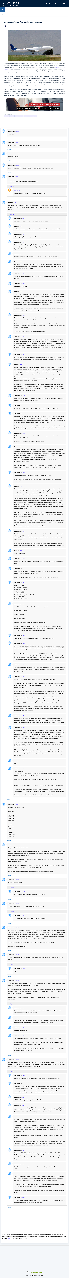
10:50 (23, 336)
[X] (49, 3)
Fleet (12, 116)
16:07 (23, 604)
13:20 (23, 472)
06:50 (23, 1164)
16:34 (23, 643)
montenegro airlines (30, 116)
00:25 (23, 1197)
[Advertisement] (34, 1257)
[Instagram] (52, 3)
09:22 (23, 218)
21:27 (23, 1083)
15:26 (21, 550)
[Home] (2, 9)
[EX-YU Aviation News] (11, 3)
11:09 (23, 395)
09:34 (21, 262)
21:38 (23, 1097)
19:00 (23, 727)
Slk (15, 190)
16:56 (23, 665)
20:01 (23, 761)
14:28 (23, 1008)
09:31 (23, 242)
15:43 (23, 558)
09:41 (23, 273)
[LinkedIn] (55, 3)
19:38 (17, 1059)
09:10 (17, 165)
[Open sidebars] (2, 14)
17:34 (23, 715)
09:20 (15, 202)
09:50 (21, 291)
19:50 (23, 1075)
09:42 (23, 283)
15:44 (23, 568)
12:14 (21, 447)
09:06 (17, 131)
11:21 (23, 405)
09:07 (17, 142)
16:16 (23, 635)
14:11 (21, 486)
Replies (12, 186)
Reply (9, 138)
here (8, 1238)
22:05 (23, 1105)
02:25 (23, 1117)
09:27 (23, 234)
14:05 (17, 980)
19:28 (23, 1035)
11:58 (23, 433)
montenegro (19, 116)
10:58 (17, 927)
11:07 (21, 364)
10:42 (17, 879)
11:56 (23, 891)
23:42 (18, 190)
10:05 (23, 315)
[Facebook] (46, 3)
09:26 (21, 226)
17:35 (23, 1028)
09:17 (17, 176)
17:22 (23, 676)
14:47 (23, 1018)
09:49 (17, 845)
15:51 (23, 582)
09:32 (23, 254)
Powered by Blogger (35, 1272)
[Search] (60, 3)
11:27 (23, 413)
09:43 (17, 804)
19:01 (23, 1174)
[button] (5, 26)
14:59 (23, 531)
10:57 (23, 354)
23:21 (23, 915)
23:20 (23, 968)
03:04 (23, 1150)
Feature (7, 116)
